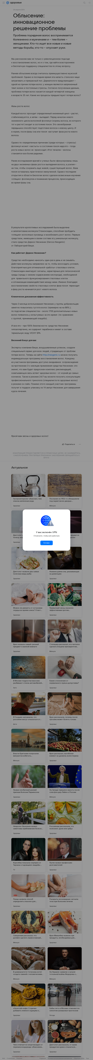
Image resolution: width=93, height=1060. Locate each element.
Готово (46, 543)
